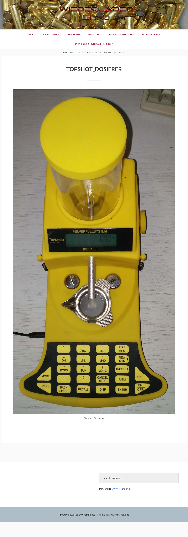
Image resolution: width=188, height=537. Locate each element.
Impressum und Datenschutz (94, 43)
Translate (124, 488)
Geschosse (73, 34)
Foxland (124, 514)
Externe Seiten (151, 34)
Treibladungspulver (120, 34)
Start (31, 34)
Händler (93, 34)
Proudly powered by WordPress (77, 514)
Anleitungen (50, 34)
